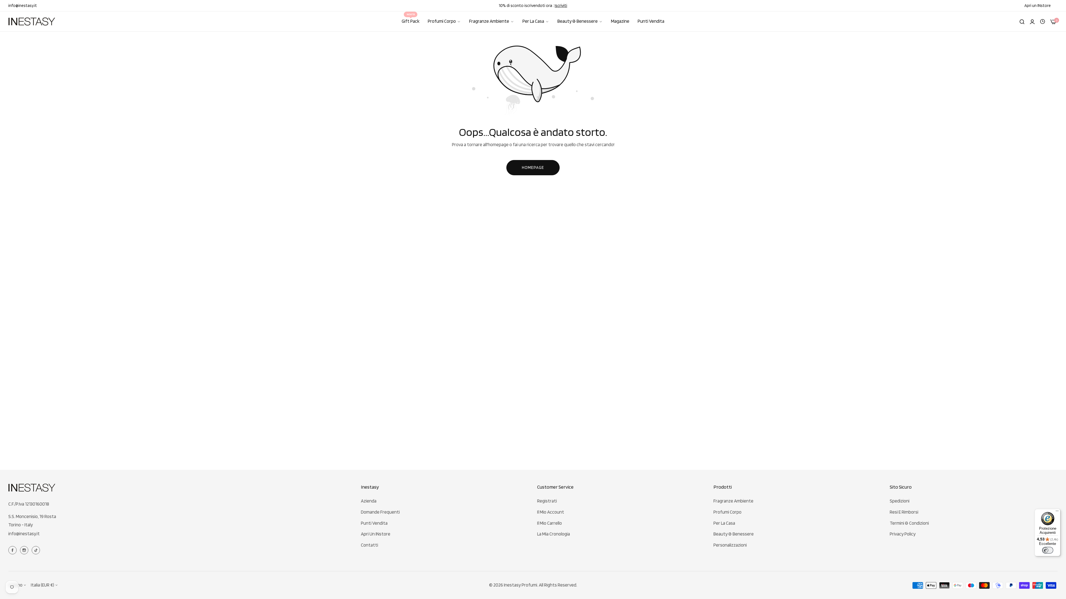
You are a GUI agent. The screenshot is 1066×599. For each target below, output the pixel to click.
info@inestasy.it (24, 533)
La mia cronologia (553, 534)
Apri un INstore (375, 534)
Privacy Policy (903, 534)
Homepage (533, 167)
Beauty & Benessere (733, 534)
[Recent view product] (1042, 21)
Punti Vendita (374, 523)
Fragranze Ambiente (733, 501)
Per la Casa (724, 523)
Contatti (369, 545)
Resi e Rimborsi (904, 512)
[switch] (1047, 550)
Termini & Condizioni (909, 523)
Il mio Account (550, 512)
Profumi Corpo (727, 512)
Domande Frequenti (380, 512)
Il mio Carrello (549, 523)
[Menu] (1057, 512)
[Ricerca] (1022, 21)
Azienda (368, 501)
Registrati (547, 501)
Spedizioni (899, 501)
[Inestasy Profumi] (32, 21)
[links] (13, 549)
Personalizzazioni (730, 545)
